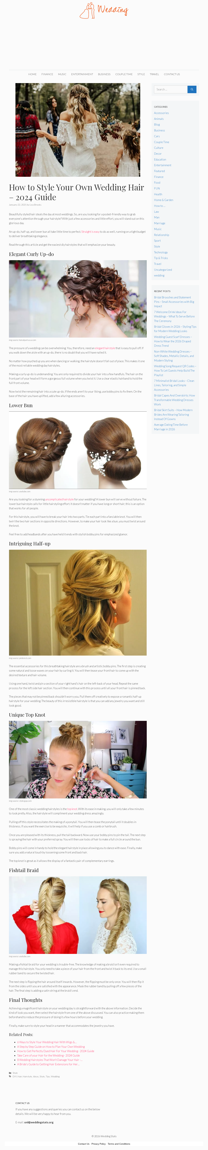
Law (156, 211)
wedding (159, 275)
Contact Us (172, 74)
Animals (159, 118)
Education (160, 159)
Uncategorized (163, 269)
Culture (158, 147)
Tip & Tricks (161, 258)
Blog (157, 124)
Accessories (161, 113)
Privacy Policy (98, 1144)
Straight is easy (90, 231)
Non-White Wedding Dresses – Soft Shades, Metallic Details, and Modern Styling (174, 356)
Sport (157, 240)
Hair (20, 1076)
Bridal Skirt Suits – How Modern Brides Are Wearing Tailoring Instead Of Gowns (173, 414)
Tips (48, 1076)
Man (156, 217)
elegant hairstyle (105, 348)
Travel (154, 74)
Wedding (55, 1076)
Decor (158, 153)
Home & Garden (163, 200)
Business (104, 74)
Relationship (161, 235)
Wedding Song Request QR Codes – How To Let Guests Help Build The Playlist (175, 370)
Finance (47, 74)
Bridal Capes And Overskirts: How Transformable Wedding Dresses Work (174, 400)
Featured (159, 171)
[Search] (192, 89)
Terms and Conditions (119, 1144)
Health (158, 194)
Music (62, 74)
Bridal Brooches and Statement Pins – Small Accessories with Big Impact (174, 302)
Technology (161, 252)
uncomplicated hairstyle (59, 499)
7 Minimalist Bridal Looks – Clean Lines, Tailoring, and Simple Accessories (174, 385)
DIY (15, 1076)
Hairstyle (27, 1076)
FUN (157, 188)
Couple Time (124, 74)
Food (157, 182)
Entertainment (82, 74)
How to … (159, 205)
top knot (72, 809)
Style (141, 74)
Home (32, 74)
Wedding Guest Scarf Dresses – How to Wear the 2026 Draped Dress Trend (173, 341)
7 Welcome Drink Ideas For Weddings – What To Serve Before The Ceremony (174, 316)
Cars (157, 136)
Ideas (36, 1076)
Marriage (159, 223)
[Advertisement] (104, 45)
